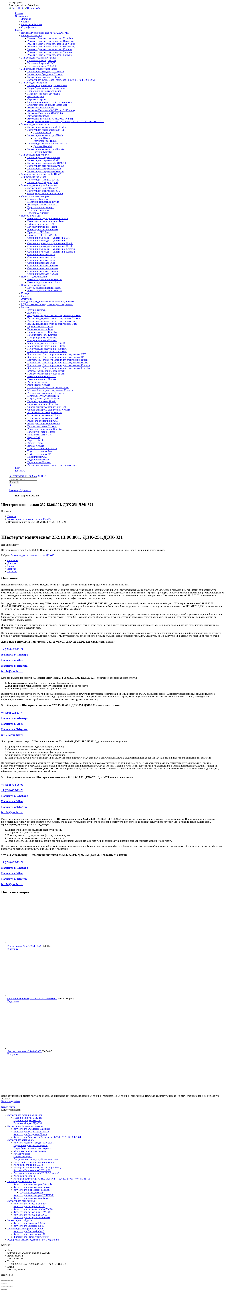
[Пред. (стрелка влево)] (2, 1283)
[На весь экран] (8, 1280)
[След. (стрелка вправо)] (5, 1283)
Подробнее (13, 1001)
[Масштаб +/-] (11, 1280)
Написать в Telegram (14, 665)
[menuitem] (19, 13)
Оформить (25, 490)
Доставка (12, 563)
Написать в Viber (12, 660)
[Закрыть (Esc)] (2, 1280)
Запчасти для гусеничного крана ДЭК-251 (33, 555)
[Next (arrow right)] (5, 1289)
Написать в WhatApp (14, 654)
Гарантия (12, 571)
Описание (12, 560)
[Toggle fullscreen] (8, 1286)
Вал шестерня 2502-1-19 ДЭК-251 (25, 946)
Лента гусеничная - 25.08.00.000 (24, 1051)
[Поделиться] (5, 1280)
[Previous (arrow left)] (2, 1289)
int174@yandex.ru (18, 476)
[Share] (5, 1286)
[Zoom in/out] (11, 1286)
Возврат (11, 568)
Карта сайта (8, 1107)
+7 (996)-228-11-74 (36, 476)
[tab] (116, 560)
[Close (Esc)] (2, 1286)
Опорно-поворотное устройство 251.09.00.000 (32, 998)
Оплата (11, 566)
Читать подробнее (10, 1101)
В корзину (14, 490)
